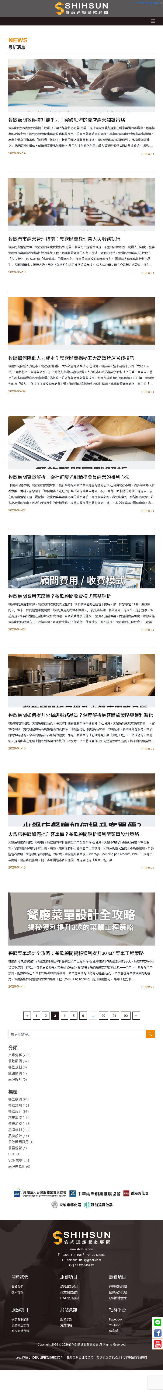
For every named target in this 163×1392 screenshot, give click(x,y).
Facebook (115, 1319)
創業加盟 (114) (19, 1117)
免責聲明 (66, 1325)
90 (103, 1015)
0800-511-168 (72, 1254)
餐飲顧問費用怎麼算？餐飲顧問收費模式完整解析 (59, 595)
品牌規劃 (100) (19, 1129)
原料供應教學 (118, 1298)
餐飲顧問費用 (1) (21, 1141)
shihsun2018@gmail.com (84, 1260)
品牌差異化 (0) (19, 1166)
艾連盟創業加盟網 (135, 1357)
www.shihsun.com (82, 1249)
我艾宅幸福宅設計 (108, 1357)
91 (115, 1015)
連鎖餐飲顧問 (118, 1286)
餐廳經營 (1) (17, 1147)
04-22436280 (96, 1254)
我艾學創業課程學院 (80, 1357)
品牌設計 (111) (19, 1135)
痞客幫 (113, 1331)
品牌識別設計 (69, 1286)
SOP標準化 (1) (19, 1160)
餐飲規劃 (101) (19, 1105)
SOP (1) (14, 1154)
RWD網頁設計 (69, 1298)
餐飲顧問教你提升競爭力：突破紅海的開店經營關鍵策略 (66, 119)
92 (126, 1015)
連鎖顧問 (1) (17, 1073)
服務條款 (66, 1319)
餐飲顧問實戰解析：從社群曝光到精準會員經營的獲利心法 (69, 476)
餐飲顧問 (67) (18, 1060)
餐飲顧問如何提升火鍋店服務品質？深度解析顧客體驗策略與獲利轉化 (80, 714)
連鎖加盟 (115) (19, 1123)
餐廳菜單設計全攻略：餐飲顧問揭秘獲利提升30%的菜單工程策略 (76, 953)
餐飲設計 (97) (18, 1111)
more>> (148, 153)
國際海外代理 (118, 1292)
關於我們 (17, 1286)
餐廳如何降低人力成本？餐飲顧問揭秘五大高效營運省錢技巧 (71, 357)
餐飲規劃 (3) (17, 1067)
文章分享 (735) (19, 1054)
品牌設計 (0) (17, 1079)
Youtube (114, 1325)
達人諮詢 (17, 1292)
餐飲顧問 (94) (18, 1099)
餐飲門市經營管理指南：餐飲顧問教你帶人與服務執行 (64, 238)
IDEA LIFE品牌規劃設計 (48, 1357)
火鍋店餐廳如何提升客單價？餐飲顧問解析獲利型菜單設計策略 (73, 834)
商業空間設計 (69, 1292)
